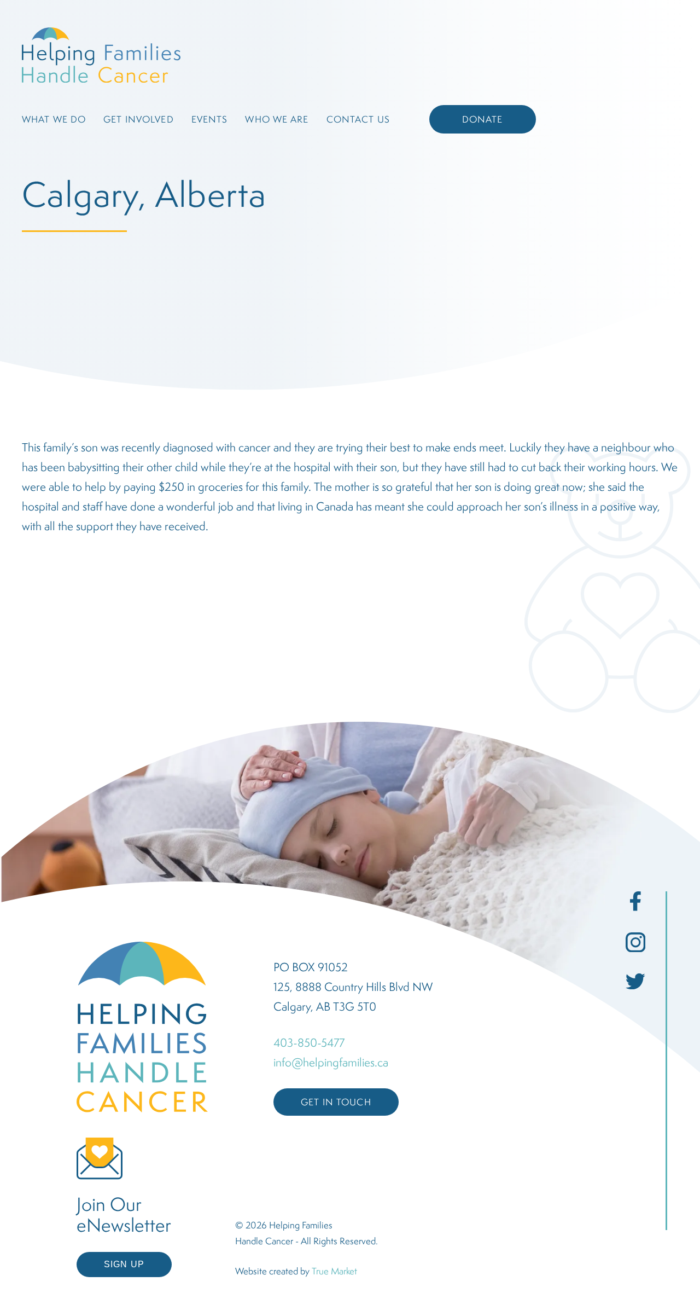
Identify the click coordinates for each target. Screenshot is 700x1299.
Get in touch (336, 1102)
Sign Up (124, 1264)
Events (209, 119)
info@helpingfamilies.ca (330, 1062)
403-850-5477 (309, 1042)
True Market (334, 1271)
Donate (482, 119)
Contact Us (358, 119)
